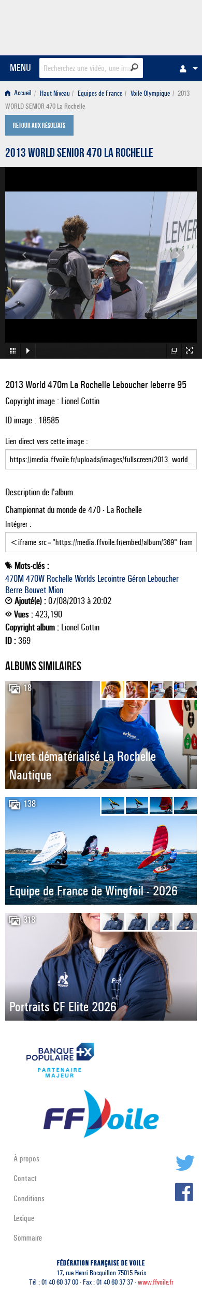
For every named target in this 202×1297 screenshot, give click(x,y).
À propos (26, 1158)
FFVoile (148, 26)
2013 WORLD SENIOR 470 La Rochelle (79, 154)
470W (35, 578)
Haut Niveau (55, 93)
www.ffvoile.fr (156, 1282)
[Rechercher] (134, 67)
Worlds (85, 578)
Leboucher (163, 578)
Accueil (22, 93)
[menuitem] (185, 68)
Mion (55, 590)
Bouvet (35, 590)
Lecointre (111, 578)
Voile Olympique (150, 93)
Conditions (29, 1198)
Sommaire (27, 1238)
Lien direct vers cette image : (46, 441)
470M (14, 578)
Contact (25, 1178)
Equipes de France (100, 93)
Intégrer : (18, 524)
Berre (13, 590)
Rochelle (60, 578)
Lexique (23, 1218)
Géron (136, 578)
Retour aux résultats (39, 126)
